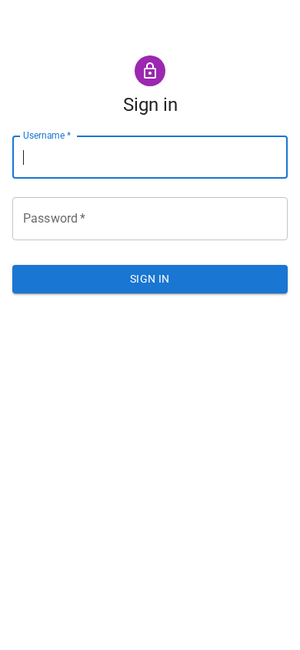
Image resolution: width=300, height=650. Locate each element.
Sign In (150, 279)
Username (47, 135)
